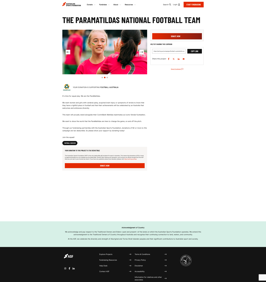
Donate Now (104, 165)
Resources (129, 5)
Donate (90, 5)
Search (165, 5)
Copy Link (194, 51)
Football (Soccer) (70, 143)
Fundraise (103, 5)
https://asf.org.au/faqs (130, 159)
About (115, 5)
